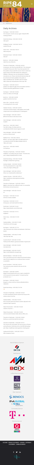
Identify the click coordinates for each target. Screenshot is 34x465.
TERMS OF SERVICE (20, 444)
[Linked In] (20, 452)
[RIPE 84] (12, 4)
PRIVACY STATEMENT (13, 442)
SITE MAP (5, 442)
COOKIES (22, 442)
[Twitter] (16, 452)
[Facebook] (13, 452)
